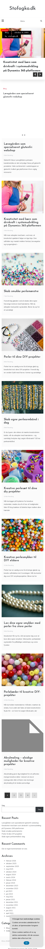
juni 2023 (9, 896)
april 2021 (10, 915)
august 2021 (11, 909)
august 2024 (11, 876)
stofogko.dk (13, 36)
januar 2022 (10, 901)
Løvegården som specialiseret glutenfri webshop (18, 149)
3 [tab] (24, 136)
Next (40, 76)
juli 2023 (9, 893)
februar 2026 (11, 862)
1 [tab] (20, 136)
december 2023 (12, 887)
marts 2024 (10, 879)
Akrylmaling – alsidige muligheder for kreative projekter (19, 762)
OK (26, 943)
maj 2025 (9, 871)
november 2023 (12, 890)
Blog (7, 33)
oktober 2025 (11, 865)
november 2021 (12, 907)
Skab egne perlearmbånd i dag (13, 838)
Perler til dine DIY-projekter (22, 358)
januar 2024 (10, 884)
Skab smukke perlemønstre (21, 292)
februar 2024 (11, 882)
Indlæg (8, 932)
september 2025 (12, 868)
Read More (13, 76)
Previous (35, 76)
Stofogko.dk (22, 8)
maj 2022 (9, 898)
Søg (3, 807)
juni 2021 (9, 912)
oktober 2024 (11, 873)
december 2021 (12, 904)
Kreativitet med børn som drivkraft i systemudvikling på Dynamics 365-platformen (21, 66)
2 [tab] (22, 136)
